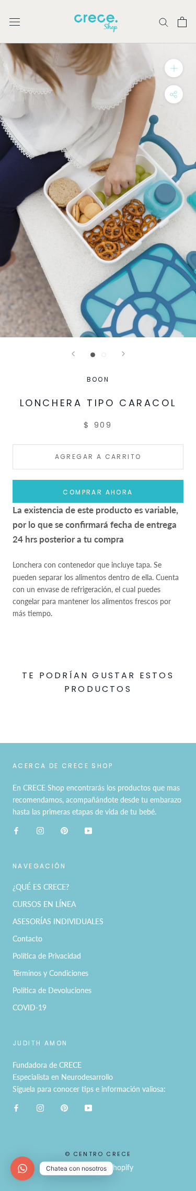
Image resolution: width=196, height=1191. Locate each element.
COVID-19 (30, 1007)
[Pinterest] (64, 830)
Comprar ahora (98, 492)
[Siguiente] (123, 353)
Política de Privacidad (47, 955)
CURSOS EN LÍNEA (44, 904)
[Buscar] (163, 21)
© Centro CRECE (98, 1154)
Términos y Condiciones (50, 973)
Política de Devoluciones (52, 990)
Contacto (27, 938)
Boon (98, 379)
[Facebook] (16, 830)
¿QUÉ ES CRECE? (41, 886)
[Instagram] (40, 830)
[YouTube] (88, 830)
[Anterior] (73, 353)
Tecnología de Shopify (98, 1167)
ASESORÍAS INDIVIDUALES (58, 921)
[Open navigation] (14, 22)
